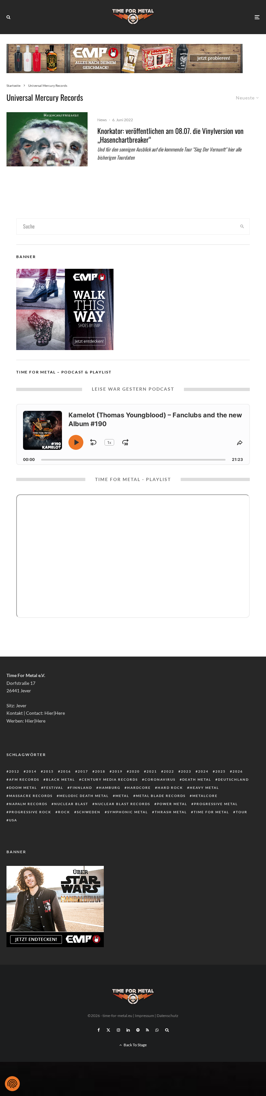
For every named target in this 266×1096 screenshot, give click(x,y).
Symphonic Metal (127, 812)
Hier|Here (54, 713)
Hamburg (109, 787)
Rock (64, 812)
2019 (117, 771)
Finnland (81, 787)
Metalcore (205, 796)
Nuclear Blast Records (122, 804)
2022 (169, 771)
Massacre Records (31, 796)
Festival (53, 787)
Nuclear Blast (71, 804)
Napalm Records (28, 804)
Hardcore (139, 787)
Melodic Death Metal (84, 796)
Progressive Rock (30, 812)
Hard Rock (170, 787)
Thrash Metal (171, 812)
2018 (100, 771)
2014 (31, 771)
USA (13, 820)
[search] (242, 226)
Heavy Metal (204, 787)
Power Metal (172, 804)
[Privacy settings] (12, 1083)
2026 (238, 771)
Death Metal (196, 779)
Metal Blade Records (161, 796)
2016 (66, 771)
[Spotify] (138, 1030)
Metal (122, 796)
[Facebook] (98, 1030)
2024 (203, 771)
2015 (48, 771)
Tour (242, 812)
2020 (134, 771)
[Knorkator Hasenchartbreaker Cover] (47, 139)
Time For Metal (211, 812)
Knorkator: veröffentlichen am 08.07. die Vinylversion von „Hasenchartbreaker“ (170, 135)
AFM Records (24, 779)
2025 (220, 771)
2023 (186, 771)
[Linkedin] (128, 1030)
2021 (152, 771)
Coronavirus (160, 779)
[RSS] (147, 1030)
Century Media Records (110, 779)
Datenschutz (167, 1015)
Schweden (89, 812)
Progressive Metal (216, 804)
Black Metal (60, 779)
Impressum (144, 1015)
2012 (14, 771)
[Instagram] (118, 1030)
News (102, 119)
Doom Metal (23, 787)
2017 (83, 771)
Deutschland (233, 779)
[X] (108, 1030)
